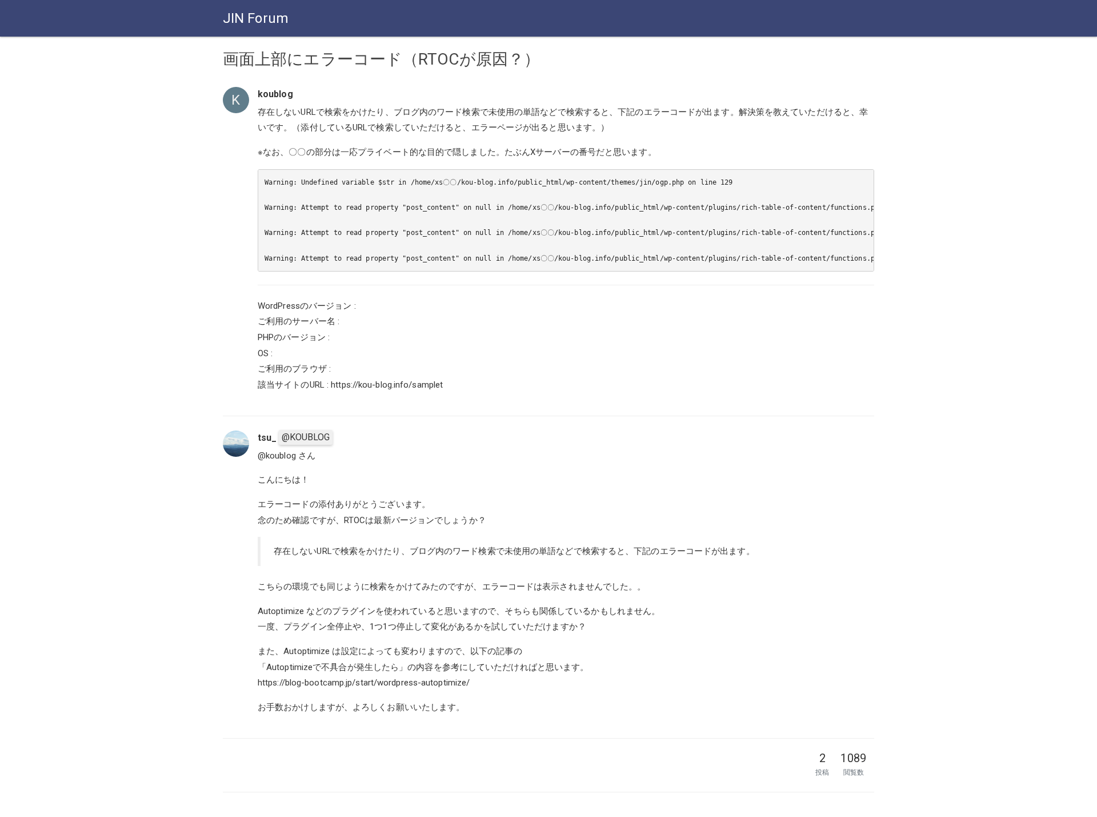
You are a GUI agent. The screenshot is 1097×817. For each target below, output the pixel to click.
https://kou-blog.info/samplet (387, 385)
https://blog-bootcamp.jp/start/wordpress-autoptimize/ (364, 682)
